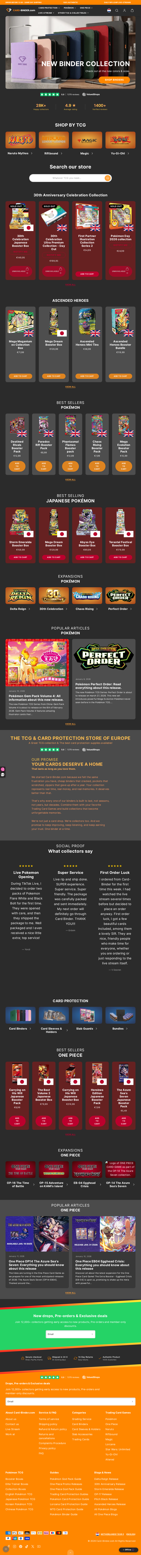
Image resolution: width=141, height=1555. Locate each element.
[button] (116, 10)
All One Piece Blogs (106, 1514)
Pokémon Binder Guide (64, 1514)
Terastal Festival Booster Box (120, 543)
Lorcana (110, 1444)
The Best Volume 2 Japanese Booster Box (44, 1094)
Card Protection (48, 8)
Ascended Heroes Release (110, 1504)
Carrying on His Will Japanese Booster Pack (17, 1096)
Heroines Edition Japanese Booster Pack (97, 1096)
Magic (109, 1439)
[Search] (108, 178)
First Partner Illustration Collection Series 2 (54, 240)
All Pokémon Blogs (105, 1509)
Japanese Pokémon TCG (20, 1499)
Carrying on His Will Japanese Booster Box (70, 1094)
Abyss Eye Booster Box (87, 543)
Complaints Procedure (52, 1443)
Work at (10, 1434)
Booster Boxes (14, 1479)
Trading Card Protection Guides (69, 1494)
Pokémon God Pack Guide (65, 1479)
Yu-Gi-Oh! (111, 1454)
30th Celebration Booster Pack (120, 239)
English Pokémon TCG (19, 1494)
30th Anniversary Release (109, 1484)
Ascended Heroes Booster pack (120, 345)
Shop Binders (114, 79)
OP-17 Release (103, 1494)
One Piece (85, 8)
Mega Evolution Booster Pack (97, 446)
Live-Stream (45, 13)
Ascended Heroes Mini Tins (53, 343)
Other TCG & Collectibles (72, 13)
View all (70, 284)
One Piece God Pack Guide (66, 1489)
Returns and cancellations (47, 1436)
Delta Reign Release (106, 1479)
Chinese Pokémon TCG (19, 1509)
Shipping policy (48, 1424)
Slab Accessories (82, 1434)
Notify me (20, 255)
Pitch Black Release (106, 1499)
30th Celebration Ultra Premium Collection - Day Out (20, 242)
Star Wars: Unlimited (117, 1449)
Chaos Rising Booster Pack (70, 446)
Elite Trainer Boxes (17, 1484)
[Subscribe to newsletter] (92, 1334)
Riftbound (111, 1434)
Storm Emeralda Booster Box (20, 543)
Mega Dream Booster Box (20, 343)
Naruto (109, 1429)
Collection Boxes (16, 1489)
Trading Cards (80, 1439)
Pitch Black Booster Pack (124, 445)
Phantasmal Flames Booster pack (44, 446)
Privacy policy (47, 1448)
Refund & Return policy (53, 1429)
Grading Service (81, 1419)
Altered (109, 1459)
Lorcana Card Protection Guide (68, 1504)
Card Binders (80, 1424)
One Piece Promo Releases (66, 1484)
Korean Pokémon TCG (19, 1504)
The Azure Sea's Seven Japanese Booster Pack (124, 1098)
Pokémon (69, 8)
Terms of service (49, 1419)
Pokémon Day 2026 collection (87, 237)
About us (11, 1419)
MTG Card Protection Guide (66, 1509)
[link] (109, 10)
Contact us (12, 1424)
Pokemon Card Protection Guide (69, 1499)
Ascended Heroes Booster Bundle (87, 345)
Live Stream (13, 1429)
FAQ (41, 1453)
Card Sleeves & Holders (86, 1429)
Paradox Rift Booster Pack (17, 445)
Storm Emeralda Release (109, 1489)
